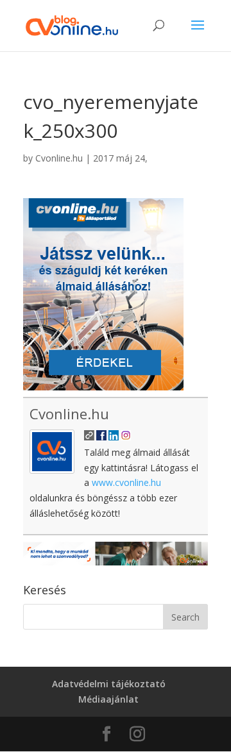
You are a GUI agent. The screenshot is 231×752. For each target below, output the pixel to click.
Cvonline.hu (59, 158)
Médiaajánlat (108, 699)
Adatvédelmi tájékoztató (109, 684)
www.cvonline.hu (126, 482)
